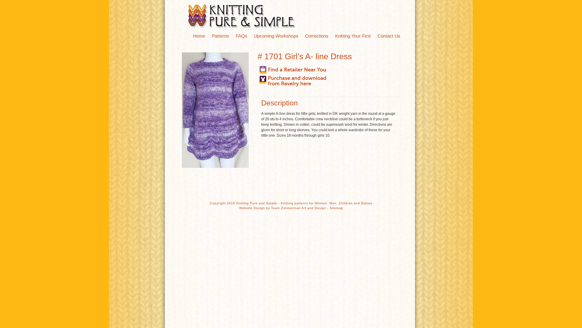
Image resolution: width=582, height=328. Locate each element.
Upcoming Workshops (276, 35)
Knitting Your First (353, 35)
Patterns (220, 35)
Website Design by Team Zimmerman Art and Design (282, 208)
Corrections (316, 35)
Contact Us (389, 35)
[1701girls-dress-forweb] (215, 110)
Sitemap (336, 208)
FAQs (241, 35)
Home (199, 35)
